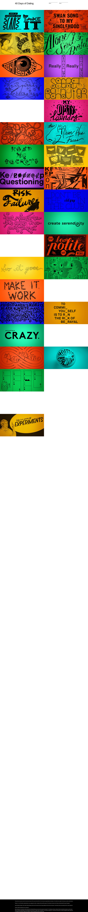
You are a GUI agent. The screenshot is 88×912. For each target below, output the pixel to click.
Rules (60, 3)
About (50, 3)
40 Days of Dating (24, 3)
